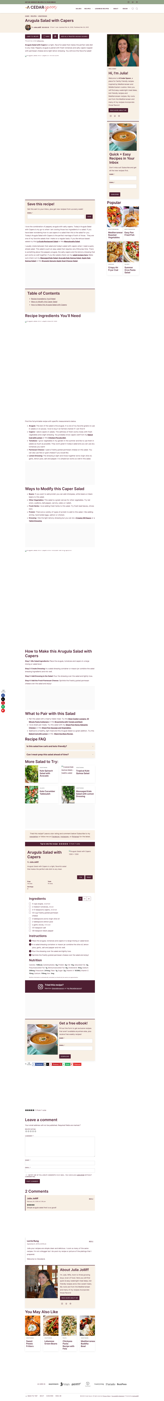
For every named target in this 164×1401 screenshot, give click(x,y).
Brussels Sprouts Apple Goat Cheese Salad (59, 261)
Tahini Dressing (35, 521)
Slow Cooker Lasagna (77, 719)
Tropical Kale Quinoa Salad (82, 772)
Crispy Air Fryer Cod (113, 268)
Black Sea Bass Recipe (63, 734)
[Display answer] (93, 746)
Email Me (58, 1396)
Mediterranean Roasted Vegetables (115, 235)
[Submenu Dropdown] (92, 8)
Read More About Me (70, 1298)
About (115, 8)
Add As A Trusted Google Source (74, 36)
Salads (78, 8)
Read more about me (118, 110)
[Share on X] (3, 699)
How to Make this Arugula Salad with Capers (49, 305)
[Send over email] (3, 707)
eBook (125, 8)
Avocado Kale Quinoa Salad (69, 258)
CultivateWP (135, 1396)
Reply (91, 1199)
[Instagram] (128, 2)
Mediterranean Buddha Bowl (88, 1343)
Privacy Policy (106, 1396)
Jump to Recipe (33, 36)
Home (27, 16)
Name (62, 1038)
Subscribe (115, 194)
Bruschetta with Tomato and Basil (68, 722)
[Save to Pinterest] (55, 35)
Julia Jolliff (37, 27)
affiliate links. (40, 41)
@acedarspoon (58, 988)
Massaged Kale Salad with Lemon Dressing (85, 794)
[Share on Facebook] (3, 695)
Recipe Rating (30, 1129)
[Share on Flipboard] (3, 711)
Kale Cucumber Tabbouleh (47, 792)
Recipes (87, 8)
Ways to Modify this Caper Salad (44, 302)
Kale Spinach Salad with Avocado (46, 773)
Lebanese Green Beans (50, 1342)
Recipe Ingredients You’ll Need (43, 299)
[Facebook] (133, 2)
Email (30, 213)
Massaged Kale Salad (49, 258)
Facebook (56, 837)
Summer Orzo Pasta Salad (130, 270)
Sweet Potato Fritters (30, 1343)
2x (84, 899)
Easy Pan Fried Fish (129, 233)
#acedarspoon (75, 988)
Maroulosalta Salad (72, 241)
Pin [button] (81, 877)
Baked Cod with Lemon (38, 734)
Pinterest (75, 837)
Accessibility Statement (118, 1396)
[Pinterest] (137, 2)
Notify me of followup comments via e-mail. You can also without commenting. (58, 1175)
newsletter (34, 837)
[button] (42, 27)
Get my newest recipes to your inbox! (40, 2)
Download (65, 1056)
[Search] (137, 9)
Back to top (32, 1396)
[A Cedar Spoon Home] (41, 8)
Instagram (65, 837)
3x (89, 899)
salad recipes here (80, 255)
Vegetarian (42, 16)
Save (89, 216)
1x (80, 899)
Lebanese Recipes (102, 8)
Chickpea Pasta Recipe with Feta (68, 1345)
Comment (29, 1136)
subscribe (80, 1175)
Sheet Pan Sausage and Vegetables (56, 728)
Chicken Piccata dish (57, 438)
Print (89, 877)
